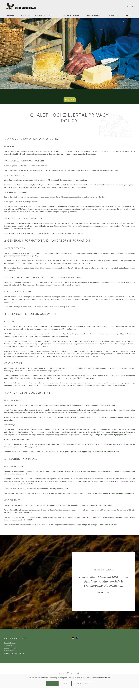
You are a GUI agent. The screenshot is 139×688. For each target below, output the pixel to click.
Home (11, 16)
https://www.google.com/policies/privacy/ (119, 493)
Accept (52, 683)
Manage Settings (82, 683)
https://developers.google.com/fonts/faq (65, 493)
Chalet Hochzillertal (36, 16)
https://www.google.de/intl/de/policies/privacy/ (100, 525)
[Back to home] (21, 6)
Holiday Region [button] (69, 16)
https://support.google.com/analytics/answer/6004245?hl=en (99, 451)
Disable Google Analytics (31, 447)
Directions (93, 16)
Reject (65, 683)
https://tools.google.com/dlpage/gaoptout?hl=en (113, 435)
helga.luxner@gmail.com (15, 653)
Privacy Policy (104, 678)
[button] (126, 82)
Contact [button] (113, 16)
